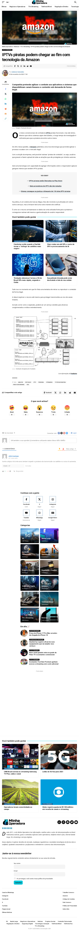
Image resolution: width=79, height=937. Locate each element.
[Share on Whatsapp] (21, 66)
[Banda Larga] (49, 535)
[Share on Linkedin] (24, 66)
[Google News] (53, 515)
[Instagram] (53, 502)
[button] (4, 2)
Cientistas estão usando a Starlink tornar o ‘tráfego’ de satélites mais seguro (27, 246)
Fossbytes (74, 373)
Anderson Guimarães (18, 72)
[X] (39, 502)
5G (15, 275)
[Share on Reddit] (27, 66)
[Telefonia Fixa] (29, 599)
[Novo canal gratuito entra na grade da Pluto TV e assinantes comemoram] (24, 652)
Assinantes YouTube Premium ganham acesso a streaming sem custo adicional (43, 663)
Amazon (33, 147)
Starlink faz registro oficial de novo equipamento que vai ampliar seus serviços (42, 644)
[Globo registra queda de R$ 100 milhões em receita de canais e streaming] (59, 792)
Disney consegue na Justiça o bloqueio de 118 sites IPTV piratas (45, 191)
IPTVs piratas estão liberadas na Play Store (45, 181)
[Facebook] (26, 502)
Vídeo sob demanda (18, 384)
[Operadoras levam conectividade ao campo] (20, 792)
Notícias (45, 618)
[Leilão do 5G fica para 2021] (59, 756)
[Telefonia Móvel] (49, 599)
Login (74, 433)
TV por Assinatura (60, 382)
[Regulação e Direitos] (49, 567)
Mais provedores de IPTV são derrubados (45, 186)
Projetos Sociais (28, 570)
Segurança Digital (28, 586)
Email (15, 871)
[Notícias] (49, 615)
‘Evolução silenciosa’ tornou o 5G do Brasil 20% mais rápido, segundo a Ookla (28, 280)
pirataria (41, 382)
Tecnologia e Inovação (21, 241)
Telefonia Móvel (47, 602)
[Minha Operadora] (39, 2)
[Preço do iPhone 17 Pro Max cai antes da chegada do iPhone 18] (24, 633)
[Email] (30, 66)
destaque (28, 382)
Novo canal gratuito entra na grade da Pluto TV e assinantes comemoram (42, 654)
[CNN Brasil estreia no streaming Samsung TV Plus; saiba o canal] (20, 756)
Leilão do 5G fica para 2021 (52, 772)
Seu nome (17, 863)
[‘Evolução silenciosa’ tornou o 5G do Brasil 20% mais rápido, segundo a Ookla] (28, 265)
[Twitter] (72, 822)
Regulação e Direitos (49, 570)
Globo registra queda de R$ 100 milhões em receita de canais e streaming (57, 808)
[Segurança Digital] (29, 583)
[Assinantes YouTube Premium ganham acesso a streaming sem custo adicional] (24, 661)
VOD (28, 384)
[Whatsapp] (59, 822)
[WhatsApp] (39, 515)
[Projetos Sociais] (29, 567)
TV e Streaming (7, 49)
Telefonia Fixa (27, 602)
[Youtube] (26, 515)
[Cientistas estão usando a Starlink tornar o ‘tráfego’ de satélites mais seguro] (28, 231)
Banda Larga (46, 538)
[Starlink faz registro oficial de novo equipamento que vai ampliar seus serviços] (24, 643)
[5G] (29, 535)
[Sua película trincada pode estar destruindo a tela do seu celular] (61, 265)
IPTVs (48, 133)
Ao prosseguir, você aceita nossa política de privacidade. (35, 879)
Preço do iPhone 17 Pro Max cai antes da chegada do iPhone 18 (43, 634)
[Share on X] (18, 66)
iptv (35, 382)
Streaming (49, 382)
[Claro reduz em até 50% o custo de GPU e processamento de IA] (61, 231)
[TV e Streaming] (29, 615)
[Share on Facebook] (14, 66)
